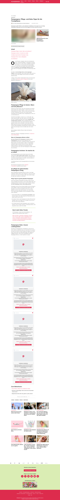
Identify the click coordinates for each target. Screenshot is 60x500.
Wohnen (14, 15)
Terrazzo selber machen (19, 216)
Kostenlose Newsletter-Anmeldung (30, 470)
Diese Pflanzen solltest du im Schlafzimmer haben (21, 388)
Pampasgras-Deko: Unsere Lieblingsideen (18, 56)
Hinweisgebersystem (29, 493)
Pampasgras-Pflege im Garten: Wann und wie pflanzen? (21, 51)
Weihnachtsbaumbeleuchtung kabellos (24, 219)
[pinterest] (25, 476)
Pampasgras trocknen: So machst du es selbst (19, 53)
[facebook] (22, 476)
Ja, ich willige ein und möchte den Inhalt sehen (23, 270)
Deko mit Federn (15, 215)
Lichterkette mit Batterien (23, 215)
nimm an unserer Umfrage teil (22, 79)
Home (12, 15)
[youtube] (34, 476)
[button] (23, 53)
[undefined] (14, 463)
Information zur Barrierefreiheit (21, 493)
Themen (37, 493)
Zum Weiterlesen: (14, 58)
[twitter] (31, 476)
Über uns (34, 493)
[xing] (38, 476)
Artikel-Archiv (41, 493)
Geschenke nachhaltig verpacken (18, 220)
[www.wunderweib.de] (15, 1)
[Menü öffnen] (48, 1)
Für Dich (22, 2)
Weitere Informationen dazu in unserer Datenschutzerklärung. (23, 268)
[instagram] (28, 476)
